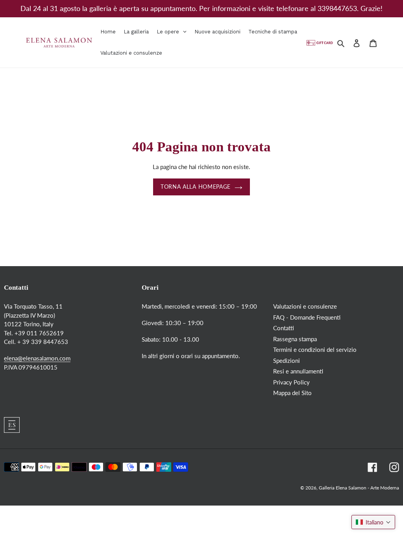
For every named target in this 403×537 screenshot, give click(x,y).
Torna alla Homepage (196, 187)
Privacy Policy (291, 382)
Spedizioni (286, 360)
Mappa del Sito (292, 392)
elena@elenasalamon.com (37, 358)
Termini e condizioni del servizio (315, 349)
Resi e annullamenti (298, 371)
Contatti (283, 327)
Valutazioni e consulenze (305, 306)
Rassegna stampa (295, 338)
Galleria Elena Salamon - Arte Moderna (359, 488)
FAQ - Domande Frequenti (306, 317)
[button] (373, 522)
